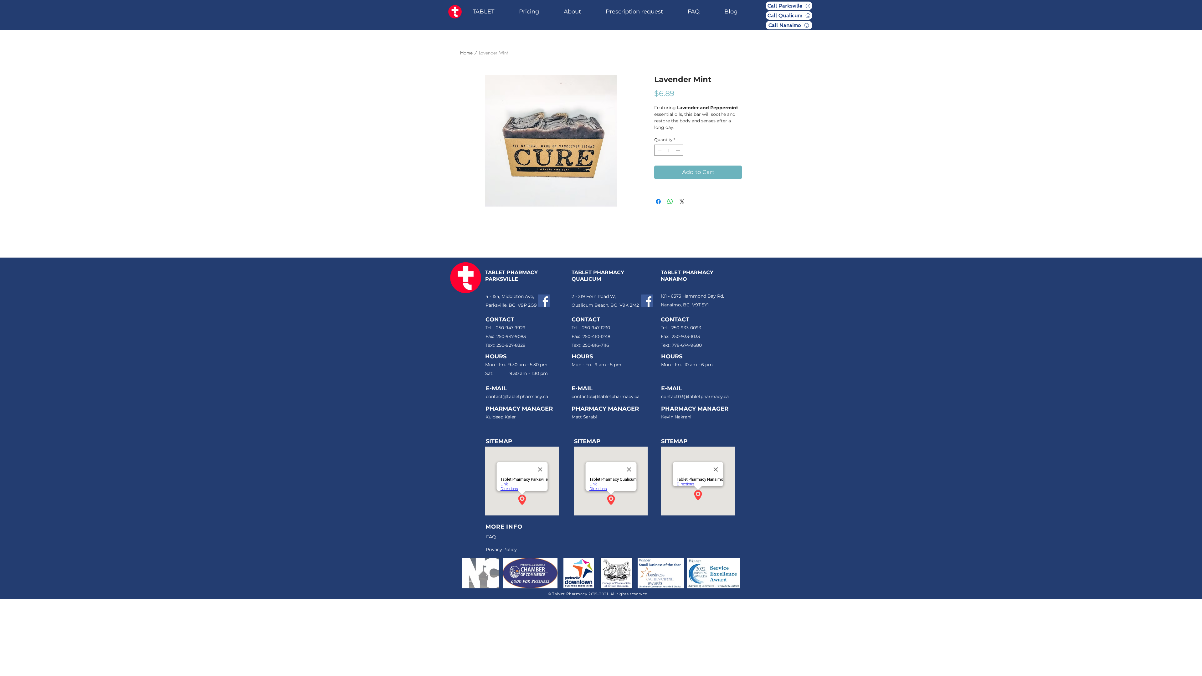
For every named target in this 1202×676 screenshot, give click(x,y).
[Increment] (678, 150)
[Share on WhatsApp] (670, 201)
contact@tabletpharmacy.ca (517, 396)
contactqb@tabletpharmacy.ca (606, 396)
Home (466, 52)
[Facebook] (544, 300)
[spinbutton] (669, 150)
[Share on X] (682, 201)
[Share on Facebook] (658, 201)
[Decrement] (659, 150)
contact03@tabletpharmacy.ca (695, 396)
